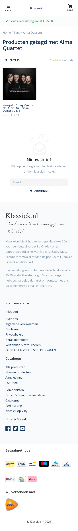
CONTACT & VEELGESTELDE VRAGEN (30, 350)
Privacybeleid (14, 334)
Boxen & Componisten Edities (25, 395)
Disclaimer (12, 329)
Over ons (11, 319)
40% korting (13, 406)
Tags (16, 33)
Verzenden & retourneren (23, 345)
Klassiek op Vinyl (16, 411)
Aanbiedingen (14, 378)
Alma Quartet (32, 33)
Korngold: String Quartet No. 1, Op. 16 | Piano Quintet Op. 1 (19, 107)
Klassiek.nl (38, 8)
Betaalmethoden (16, 340)
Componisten (14, 390)
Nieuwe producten (18, 372)
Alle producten (15, 367)
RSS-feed (11, 383)
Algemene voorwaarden (21, 324)
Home (7, 33)
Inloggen (11, 312)
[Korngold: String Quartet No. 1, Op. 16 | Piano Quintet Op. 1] (19, 84)
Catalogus (12, 400)
